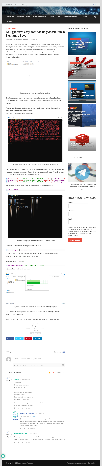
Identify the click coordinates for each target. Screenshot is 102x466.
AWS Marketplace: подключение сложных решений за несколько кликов (80, 115)
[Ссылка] (37, 365)
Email (70, 219)
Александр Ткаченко (22, 39)
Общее (9, 21)
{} (39, 365)
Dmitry (33, 416)
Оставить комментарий (76, 52)
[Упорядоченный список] (26, 365)
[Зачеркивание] (23, 365)
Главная (10, 17)
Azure (52, 17)
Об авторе (25, 5)
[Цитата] (31, 365)
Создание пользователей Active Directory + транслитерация (81, 44)
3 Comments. (33, 39)
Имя (70, 202)
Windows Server (23, 17)
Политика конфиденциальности (76, 463)
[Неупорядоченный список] (28, 365)
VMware (84, 17)
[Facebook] (94, 5)
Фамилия (72, 211)
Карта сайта (91, 463)
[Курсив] (17, 365)
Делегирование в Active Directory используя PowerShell (80, 68)
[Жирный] (14, 365)
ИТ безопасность (70, 17)
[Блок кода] (34, 365)
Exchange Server (39, 17)
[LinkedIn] (92, 5)
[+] (42, 365)
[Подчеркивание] (20, 365)
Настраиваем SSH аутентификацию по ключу (82, 94)
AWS (58, 17)
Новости (17, 5)
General (73, 89)
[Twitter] (96, 5)
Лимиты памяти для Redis (81, 143)
